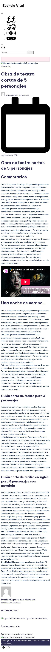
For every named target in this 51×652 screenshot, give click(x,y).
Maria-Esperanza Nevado (18, 599)
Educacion (5, 66)
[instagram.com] (11, 34)
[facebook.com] (11, 20)
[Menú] (2, 13)
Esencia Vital (13, 6)
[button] (28, 52)
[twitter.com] (11, 25)
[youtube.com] (11, 40)
